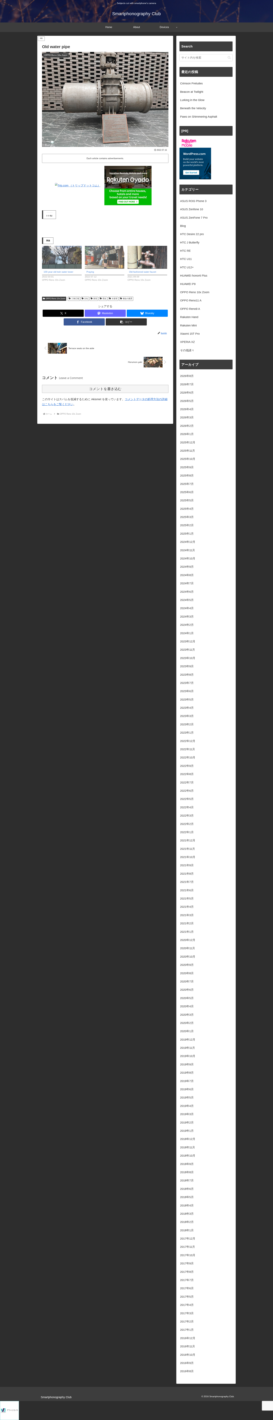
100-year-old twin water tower (58, 272)
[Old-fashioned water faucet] (147, 257)
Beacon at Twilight (191, 91)
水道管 (114, 298)
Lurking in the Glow (192, 100)
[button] (126, 321)
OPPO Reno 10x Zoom (55, 298)
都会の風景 (127, 298)
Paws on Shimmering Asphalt (198, 116)
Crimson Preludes (191, 83)
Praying (90, 272)
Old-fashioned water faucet (142, 272)
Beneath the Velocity (193, 108)
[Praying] (104, 257)
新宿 (95, 298)
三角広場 (75, 298)
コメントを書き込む (105, 389)
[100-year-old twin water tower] (62, 257)
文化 (86, 298)
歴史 (104, 298)
